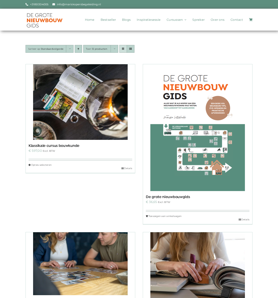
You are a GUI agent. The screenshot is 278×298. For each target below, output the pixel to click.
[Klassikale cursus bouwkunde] (80, 102)
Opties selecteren (41, 164)
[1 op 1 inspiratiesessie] (80, 263)
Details (128, 168)
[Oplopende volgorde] (78, 49)
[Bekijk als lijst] (130, 49)
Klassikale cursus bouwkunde (54, 146)
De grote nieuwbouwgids (168, 197)
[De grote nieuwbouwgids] (197, 127)
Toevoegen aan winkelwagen (165, 216)
